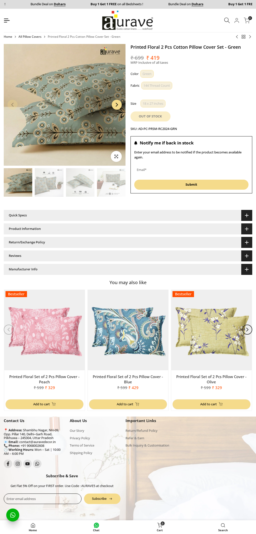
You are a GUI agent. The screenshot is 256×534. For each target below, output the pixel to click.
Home (8, 36)
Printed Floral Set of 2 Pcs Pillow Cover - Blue (128, 379)
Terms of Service (82, 445)
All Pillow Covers (30, 36)
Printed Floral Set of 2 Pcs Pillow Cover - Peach (44, 379)
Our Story (77, 430)
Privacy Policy (80, 438)
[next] (117, 105)
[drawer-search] (227, 20)
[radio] (147, 74)
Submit (191, 184)
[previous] (13, 105)
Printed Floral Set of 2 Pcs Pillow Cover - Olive (211, 379)
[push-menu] (7, 20)
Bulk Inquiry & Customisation (147, 445)
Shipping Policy (81, 453)
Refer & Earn (135, 438)
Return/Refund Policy (142, 430)
